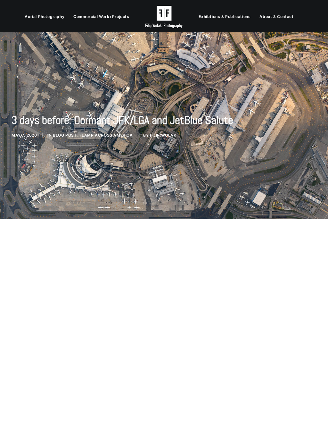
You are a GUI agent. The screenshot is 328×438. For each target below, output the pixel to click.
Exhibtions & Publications (224, 16)
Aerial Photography (44, 16)
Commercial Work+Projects (101, 16)
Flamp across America (106, 135)
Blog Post (65, 135)
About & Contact (276, 16)
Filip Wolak (163, 135)
